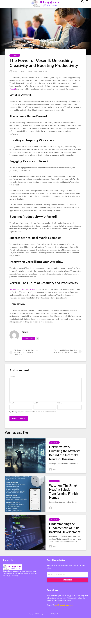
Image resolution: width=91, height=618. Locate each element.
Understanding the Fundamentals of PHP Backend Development (64, 528)
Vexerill (12, 89)
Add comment (34, 71)
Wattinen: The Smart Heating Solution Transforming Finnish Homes (63, 491)
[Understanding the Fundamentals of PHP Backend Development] (25, 532)
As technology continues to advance (22, 289)
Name (11, 403)
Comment (12, 376)
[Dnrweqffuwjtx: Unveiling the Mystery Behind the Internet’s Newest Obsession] (25, 455)
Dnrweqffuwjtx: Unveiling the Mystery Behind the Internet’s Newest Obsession (64, 453)
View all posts (28, 338)
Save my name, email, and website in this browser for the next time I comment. (34, 411)
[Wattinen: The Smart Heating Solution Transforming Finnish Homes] (25, 494)
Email (36, 403)
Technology (15, 55)
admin (15, 71)
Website (59, 403)
